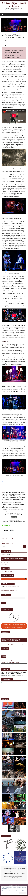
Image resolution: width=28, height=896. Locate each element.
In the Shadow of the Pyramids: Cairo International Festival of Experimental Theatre (13, 537)
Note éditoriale (10, 571)
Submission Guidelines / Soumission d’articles (10, 662)
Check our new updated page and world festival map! (12, 644)
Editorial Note (4, 571)
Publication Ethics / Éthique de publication (10, 660)
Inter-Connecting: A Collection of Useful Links (11, 652)
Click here (3, 554)
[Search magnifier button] (25, 579)
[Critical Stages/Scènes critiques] (2, 14)
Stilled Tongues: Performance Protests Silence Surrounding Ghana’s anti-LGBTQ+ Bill (14, 542)
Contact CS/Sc (11, 885)
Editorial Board (4, 564)
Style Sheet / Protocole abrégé (7, 664)
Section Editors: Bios (5, 562)
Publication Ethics (17, 885)
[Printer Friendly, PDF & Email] (6, 525)
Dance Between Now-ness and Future (12, 586)
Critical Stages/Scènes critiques (14, 4)
